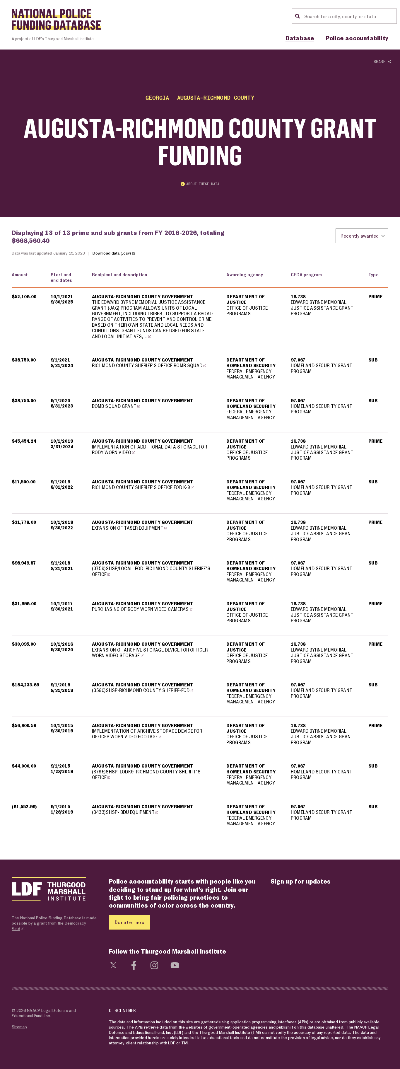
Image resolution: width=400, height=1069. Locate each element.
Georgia (157, 97)
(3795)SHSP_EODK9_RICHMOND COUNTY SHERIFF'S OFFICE (146, 774)
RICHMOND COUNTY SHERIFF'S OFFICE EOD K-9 (141, 487)
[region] (200, 552)
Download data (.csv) (112, 252)
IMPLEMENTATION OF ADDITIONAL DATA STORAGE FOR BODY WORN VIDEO (149, 449)
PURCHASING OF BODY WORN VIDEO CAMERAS (140, 609)
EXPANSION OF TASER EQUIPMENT (128, 528)
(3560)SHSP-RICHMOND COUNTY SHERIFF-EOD (141, 690)
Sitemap (19, 1026)
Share (381, 61)
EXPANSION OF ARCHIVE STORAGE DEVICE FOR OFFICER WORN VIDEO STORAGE (150, 652)
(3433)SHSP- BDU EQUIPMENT (123, 812)
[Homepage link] (56, 19)
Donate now (129, 922)
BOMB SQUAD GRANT (114, 406)
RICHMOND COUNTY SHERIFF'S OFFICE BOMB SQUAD (147, 365)
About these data (202, 184)
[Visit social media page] (113, 965)
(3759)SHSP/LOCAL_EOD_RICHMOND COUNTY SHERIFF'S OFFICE (151, 571)
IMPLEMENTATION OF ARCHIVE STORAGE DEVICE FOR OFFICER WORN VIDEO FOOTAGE (147, 733)
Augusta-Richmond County (215, 97)
